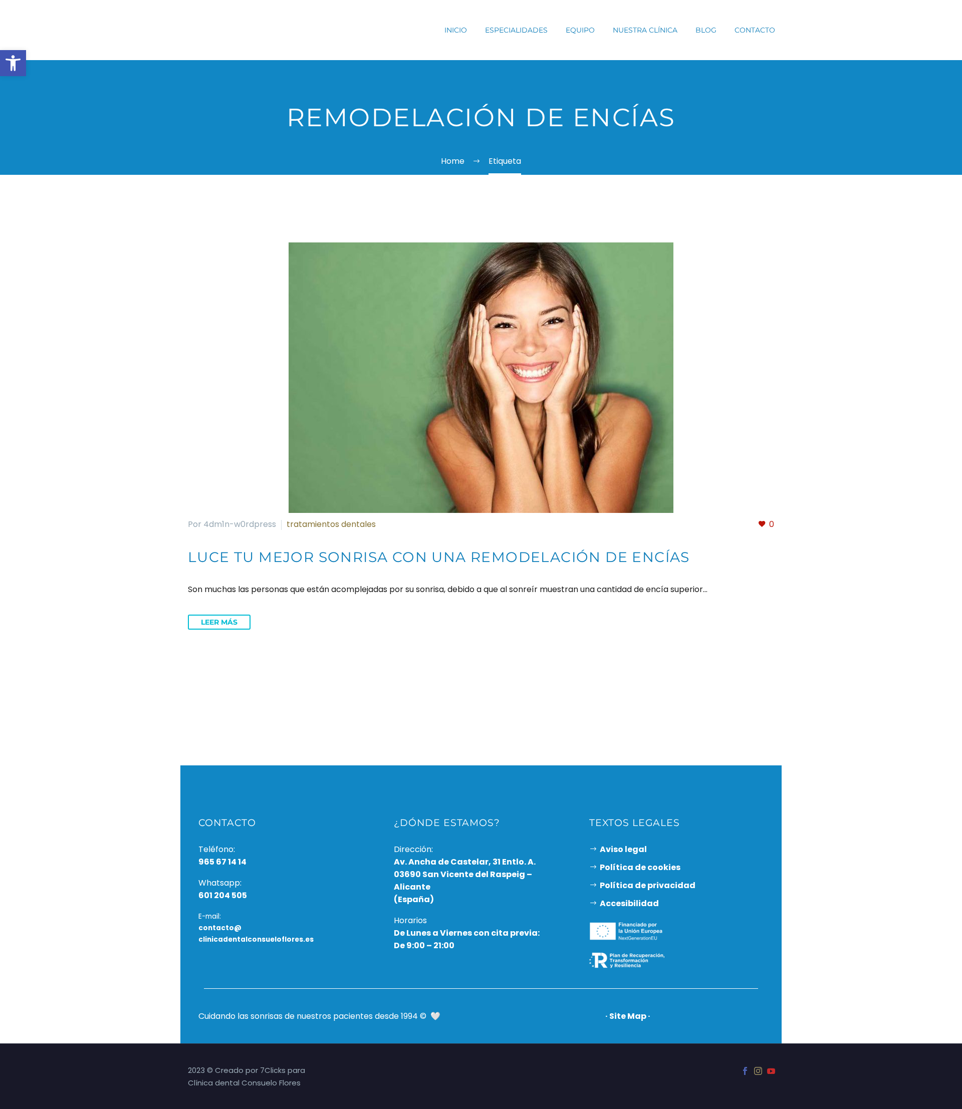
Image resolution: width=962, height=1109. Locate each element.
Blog (705, 30)
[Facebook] (745, 1071)
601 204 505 (222, 895)
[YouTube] (771, 1071)
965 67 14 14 (222, 862)
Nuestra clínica (645, 30)
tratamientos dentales (331, 524)
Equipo (580, 30)
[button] (13, 63)
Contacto (755, 30)
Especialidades (516, 30)
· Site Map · (627, 1016)
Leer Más (219, 622)
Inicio (455, 30)
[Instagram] (758, 1071)
